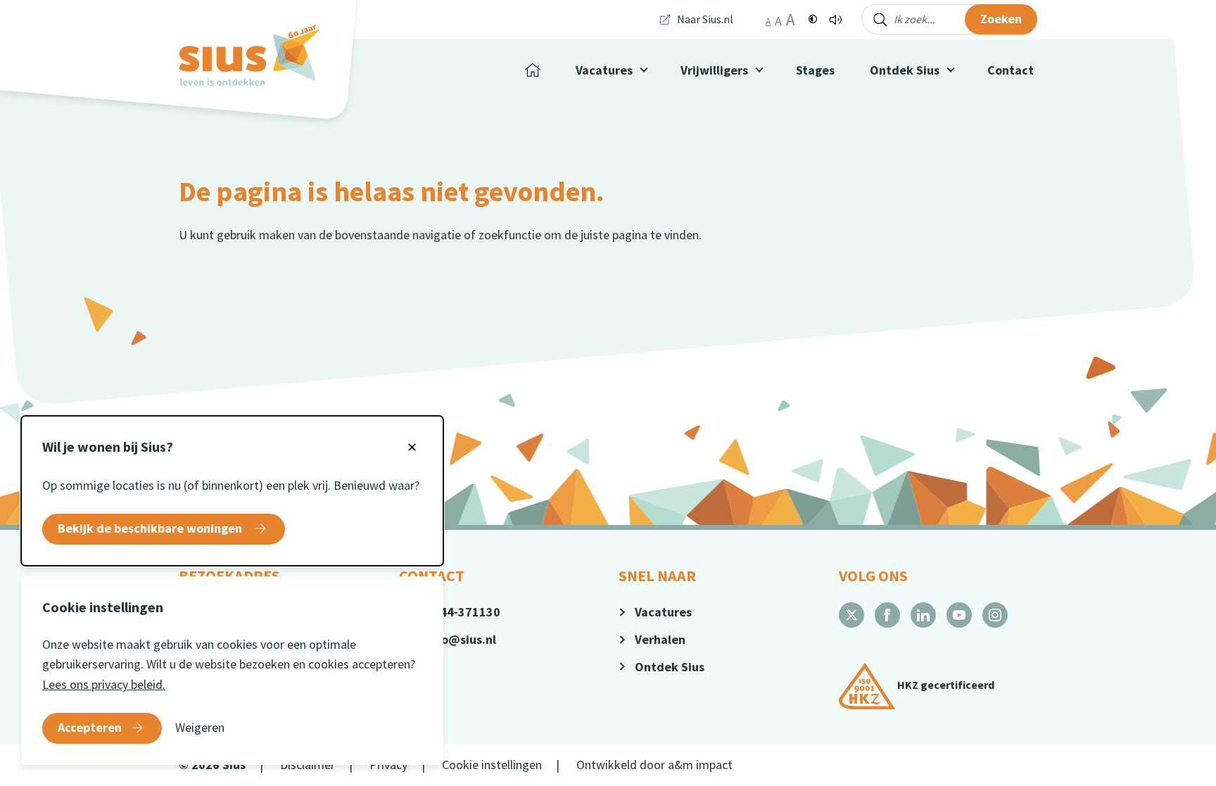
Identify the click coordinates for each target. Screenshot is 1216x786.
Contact (1010, 70)
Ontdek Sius (904, 70)
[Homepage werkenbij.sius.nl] (249, 55)
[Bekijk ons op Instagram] (995, 615)
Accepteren (90, 727)
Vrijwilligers (714, 70)
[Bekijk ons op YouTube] (959, 615)
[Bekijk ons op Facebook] (887, 615)
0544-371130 (463, 612)
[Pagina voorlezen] (835, 19)
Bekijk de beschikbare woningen (151, 528)
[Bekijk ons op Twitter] (851, 615)
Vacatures (663, 612)
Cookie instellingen (492, 764)
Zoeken (1001, 19)
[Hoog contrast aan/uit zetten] (813, 19)
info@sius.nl (461, 639)
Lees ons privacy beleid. (103, 684)
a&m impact (700, 764)
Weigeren (199, 727)
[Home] (532, 70)
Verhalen (660, 639)
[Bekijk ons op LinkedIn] (923, 615)
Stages (815, 70)
